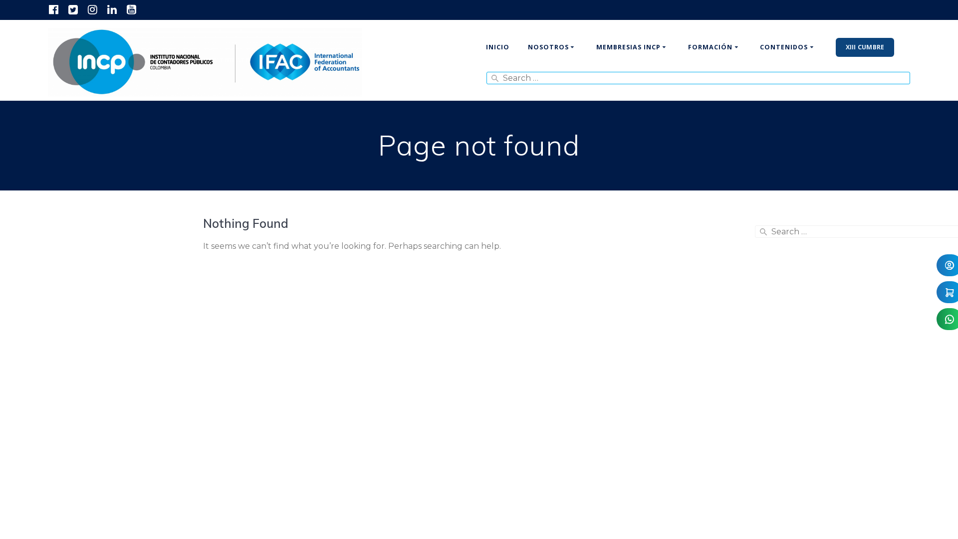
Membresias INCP (628, 47)
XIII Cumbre (865, 47)
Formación (710, 47)
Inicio (497, 47)
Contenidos (784, 47)
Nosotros (548, 47)
